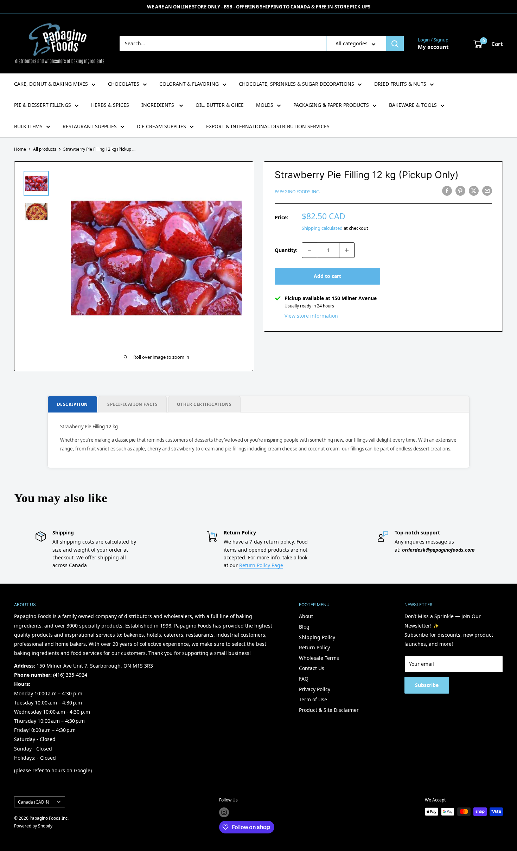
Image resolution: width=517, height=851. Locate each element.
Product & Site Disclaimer (329, 710)
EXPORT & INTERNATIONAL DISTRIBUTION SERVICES (268, 126)
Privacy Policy (314, 689)
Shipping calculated (322, 228)
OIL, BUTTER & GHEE (220, 105)
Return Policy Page (261, 565)
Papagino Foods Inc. (297, 192)
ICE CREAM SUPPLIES (161, 126)
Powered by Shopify (33, 826)
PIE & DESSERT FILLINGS (42, 105)
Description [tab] (72, 404)
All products (44, 149)
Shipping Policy (317, 637)
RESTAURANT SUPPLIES (90, 126)
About (306, 616)
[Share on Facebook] (447, 191)
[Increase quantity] (346, 250)
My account (433, 46)
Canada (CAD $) (33, 802)
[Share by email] (487, 191)
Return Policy (314, 647)
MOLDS (264, 105)
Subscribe (427, 685)
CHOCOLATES (123, 83)
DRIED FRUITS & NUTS (400, 83)
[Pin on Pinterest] (460, 191)
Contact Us (311, 668)
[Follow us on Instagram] (224, 812)
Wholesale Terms (319, 658)
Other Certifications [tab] (204, 404)
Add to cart (327, 276)
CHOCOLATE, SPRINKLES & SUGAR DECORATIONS (296, 83)
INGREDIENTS (158, 105)
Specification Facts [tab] (132, 404)
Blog (304, 626)
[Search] (395, 43)
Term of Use (313, 699)
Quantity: (286, 250)
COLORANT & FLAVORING (189, 83)
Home (20, 149)
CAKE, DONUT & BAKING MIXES (51, 83)
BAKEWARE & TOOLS (413, 105)
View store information (311, 315)
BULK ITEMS (28, 126)
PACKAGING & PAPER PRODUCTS (331, 105)
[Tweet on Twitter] (474, 191)
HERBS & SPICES (110, 105)
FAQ (303, 678)
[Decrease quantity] (309, 250)
